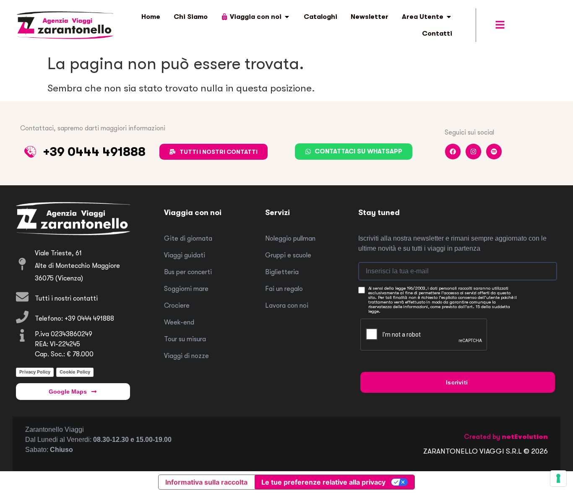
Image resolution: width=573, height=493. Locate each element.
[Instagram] (473, 151)
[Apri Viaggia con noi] (287, 17)
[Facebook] (453, 151)
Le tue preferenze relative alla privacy (323, 482)
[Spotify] (494, 151)
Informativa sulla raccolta (206, 482)
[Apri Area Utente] (448, 17)
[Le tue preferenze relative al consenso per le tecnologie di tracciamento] (558, 478)
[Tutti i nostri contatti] (22, 297)
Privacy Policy (34, 372)
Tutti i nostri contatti (66, 298)
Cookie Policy (75, 372)
